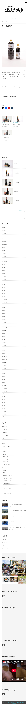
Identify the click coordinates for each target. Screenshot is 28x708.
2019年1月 (4, 353)
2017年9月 (4, 393)
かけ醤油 (4, 122)
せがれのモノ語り (8, 480)
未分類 (3, 438)
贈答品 (4, 451)
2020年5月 (4, 316)
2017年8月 (4, 396)
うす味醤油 (16, 182)
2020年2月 (4, 325)
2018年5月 (4, 373)
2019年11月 (4, 327)
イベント (4, 440)
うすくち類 (5, 461)
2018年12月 (4, 356)
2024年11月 (4, 261)
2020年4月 (4, 319)
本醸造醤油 (15, 122)
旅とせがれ (6, 485)
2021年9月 (4, 290)
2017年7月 (4, 399)
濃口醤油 (16, 163)
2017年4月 (4, 408)
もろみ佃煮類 (6, 449)
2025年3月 (4, 253)
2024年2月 (4, 284)
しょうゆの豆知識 (8, 478)
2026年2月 (4, 236)
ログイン (4, 539)
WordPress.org (5, 548)
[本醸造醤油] (18, 119)
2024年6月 (4, 273)
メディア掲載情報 (5, 435)
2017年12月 (4, 385)
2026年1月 (4, 238)
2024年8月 (4, 267)
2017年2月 (4, 414)
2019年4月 (4, 345)
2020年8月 (4, 307)
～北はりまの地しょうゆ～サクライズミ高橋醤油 (12, 702)
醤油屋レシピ (6, 470)
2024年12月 (4, 258)
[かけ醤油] (7, 119)
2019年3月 (4, 348)
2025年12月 (4, 241)
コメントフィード (5, 545)
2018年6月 (4, 370)
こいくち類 (5, 459)
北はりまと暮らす (8, 488)
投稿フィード (5, 542)
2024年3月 (4, 281)
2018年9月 (4, 365)
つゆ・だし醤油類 (6, 464)
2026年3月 (4, 233)
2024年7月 (4, 270)
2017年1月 (4, 416)
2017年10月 (4, 391)
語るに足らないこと (8, 493)
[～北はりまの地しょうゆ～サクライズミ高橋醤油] (14, 6)
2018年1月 (4, 382)
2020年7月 (4, 310)
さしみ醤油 (16, 200)
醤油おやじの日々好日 (7, 472)
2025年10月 (4, 244)
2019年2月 (4, 350)
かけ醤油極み (15, 18)
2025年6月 (4, 247)
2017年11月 (4, 388)
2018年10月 (4, 362)
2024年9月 (4, 264)
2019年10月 (4, 330)
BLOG (3, 467)
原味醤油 (4, 136)
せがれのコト (7, 491)
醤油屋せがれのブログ (7, 475)
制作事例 (5, 429)
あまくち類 (5, 456)
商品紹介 (4, 443)
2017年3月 (4, 411)
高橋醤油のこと (7, 483)
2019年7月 (4, 336)
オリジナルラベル (5, 426)
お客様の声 (4, 432)
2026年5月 (4, 230)
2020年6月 (4, 313)
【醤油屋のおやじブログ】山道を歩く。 (17, 516)
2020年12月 (4, 299)
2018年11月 (4, 359)
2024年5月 (4, 276)
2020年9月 (4, 304)
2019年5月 (4, 342)
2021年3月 (4, 293)
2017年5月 (4, 405)
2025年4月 (4, 250)
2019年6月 (4, 339)
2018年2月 (4, 379)
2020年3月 (4, 322)
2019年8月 (4, 333)
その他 (4, 454)
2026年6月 (4, 227)
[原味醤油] (7, 132)
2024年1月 (4, 287)
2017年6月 (4, 402)
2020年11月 (4, 302)
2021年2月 (4, 296)
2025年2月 (4, 256)
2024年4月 (4, 279)
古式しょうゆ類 (6, 446)
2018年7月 (4, 368)
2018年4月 (4, 376)
